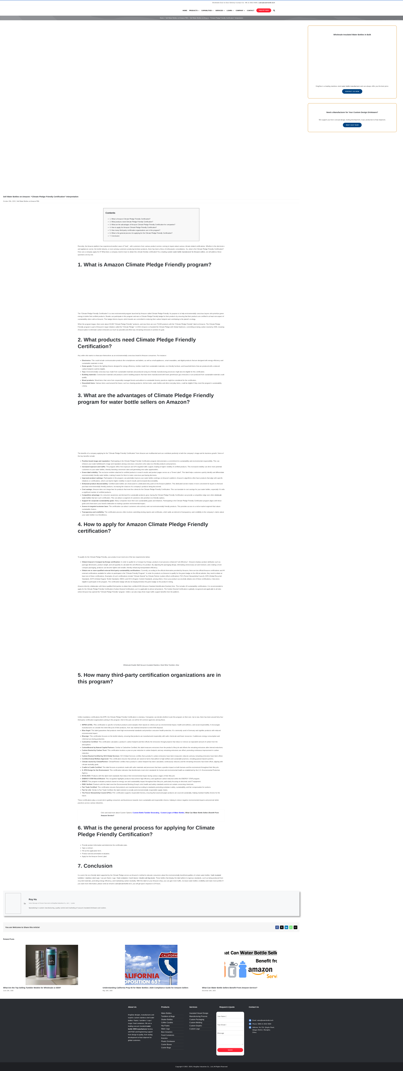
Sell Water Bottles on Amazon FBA (28, 201)
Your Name (221, 1016)
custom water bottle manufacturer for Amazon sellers (186, 252)
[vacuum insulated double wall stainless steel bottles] (352, 41)
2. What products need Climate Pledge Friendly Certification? (131, 222)
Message (220, 1033)
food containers (122, 878)
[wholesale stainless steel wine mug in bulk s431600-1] (151, 596)
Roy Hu (33, 899)
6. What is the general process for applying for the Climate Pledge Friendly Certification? (141, 233)
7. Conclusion (114, 236)
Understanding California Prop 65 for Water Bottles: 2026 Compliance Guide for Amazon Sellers (145, 988)
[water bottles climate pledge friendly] (151, 410)
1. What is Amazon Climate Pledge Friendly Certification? (130, 219)
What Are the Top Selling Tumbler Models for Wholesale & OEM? (32, 988)
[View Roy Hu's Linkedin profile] (25, 903)
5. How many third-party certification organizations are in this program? (135, 230)
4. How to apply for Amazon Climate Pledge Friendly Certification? (133, 227)
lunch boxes (133, 878)
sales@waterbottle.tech (267, 2)
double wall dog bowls (147, 878)
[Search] (274, 10)
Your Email (221, 1025)
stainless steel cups (92, 878)
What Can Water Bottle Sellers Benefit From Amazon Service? (229, 988)
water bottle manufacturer (351, 86)
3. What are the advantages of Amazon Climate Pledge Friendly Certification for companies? (142, 224)
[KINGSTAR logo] (137, 8)
